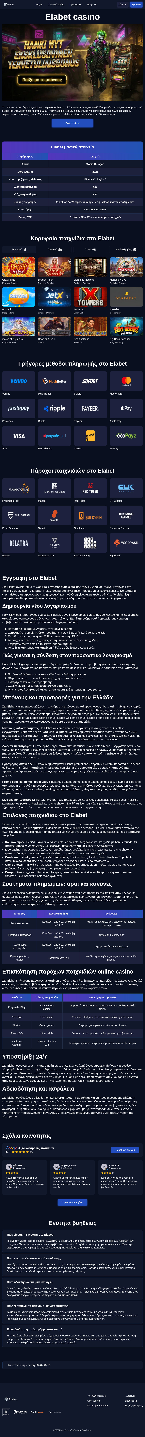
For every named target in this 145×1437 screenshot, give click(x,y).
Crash (88, 249)
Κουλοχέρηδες (124, 249)
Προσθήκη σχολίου (125, 1150)
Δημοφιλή (16, 249)
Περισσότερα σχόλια (72, 1202)
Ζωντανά (52, 249)
